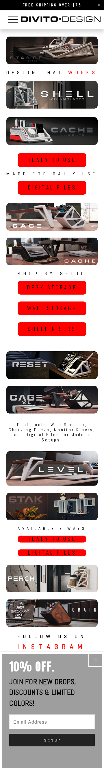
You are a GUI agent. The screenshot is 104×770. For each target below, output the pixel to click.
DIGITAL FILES (52, 187)
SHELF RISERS (52, 329)
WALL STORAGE (52, 308)
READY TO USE (52, 160)
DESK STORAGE (52, 287)
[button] (99, 5)
